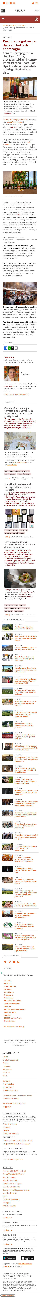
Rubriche (12, 25)
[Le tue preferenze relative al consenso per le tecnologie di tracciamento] (2, 973)
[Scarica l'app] (9, 1258)
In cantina (21, 25)
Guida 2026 (8, 1218)
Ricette (6, 1063)
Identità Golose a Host (11, 1187)
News (5, 1076)
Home (5, 25)
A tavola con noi (9, 1206)
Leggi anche (9, 402)
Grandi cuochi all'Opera (12, 1184)
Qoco (5, 1196)
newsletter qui (12, 465)
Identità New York (10, 1180)
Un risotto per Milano (11, 1199)
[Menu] (3, 19)
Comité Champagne (14, 122)
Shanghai (7, 1203)
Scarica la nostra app (19, 462)
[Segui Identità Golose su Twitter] (10, 2)
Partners (6, 1073)
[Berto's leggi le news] (20, 11)
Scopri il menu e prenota (13, 1159)
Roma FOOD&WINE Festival (14, 1174)
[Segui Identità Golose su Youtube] (14, 2)
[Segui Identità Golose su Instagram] (7, 2)
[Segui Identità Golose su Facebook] (3, 2)
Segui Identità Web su (12, 956)
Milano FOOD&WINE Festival (14, 1171)
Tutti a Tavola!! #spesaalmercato (16, 1190)
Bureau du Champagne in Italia (15, 120)
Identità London (9, 1177)
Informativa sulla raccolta (8, 1295)
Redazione (7, 1069)
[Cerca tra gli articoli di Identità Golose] (33, 2)
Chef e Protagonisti (10, 1060)
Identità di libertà (10, 1193)
